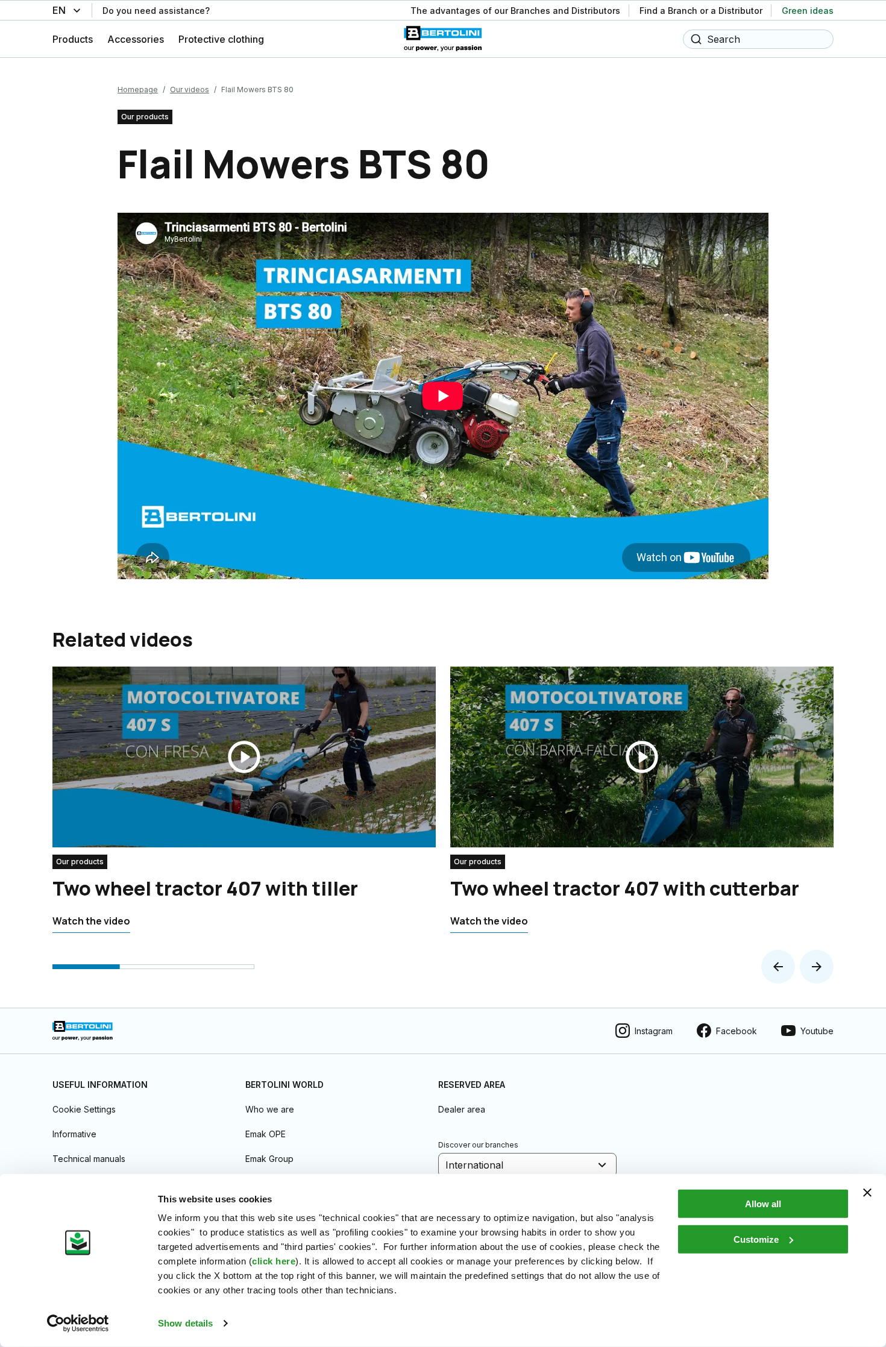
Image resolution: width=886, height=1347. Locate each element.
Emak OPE (265, 1134)
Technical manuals (88, 1159)
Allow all (763, 1204)
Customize (756, 1239)
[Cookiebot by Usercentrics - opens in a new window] (78, 1323)
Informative (74, 1134)
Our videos (189, 89)
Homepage (138, 89)
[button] (778, 967)
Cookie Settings (84, 1109)
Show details (185, 1323)
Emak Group (269, 1159)
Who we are (269, 1109)
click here (273, 1261)
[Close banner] (867, 1192)
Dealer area (461, 1109)
